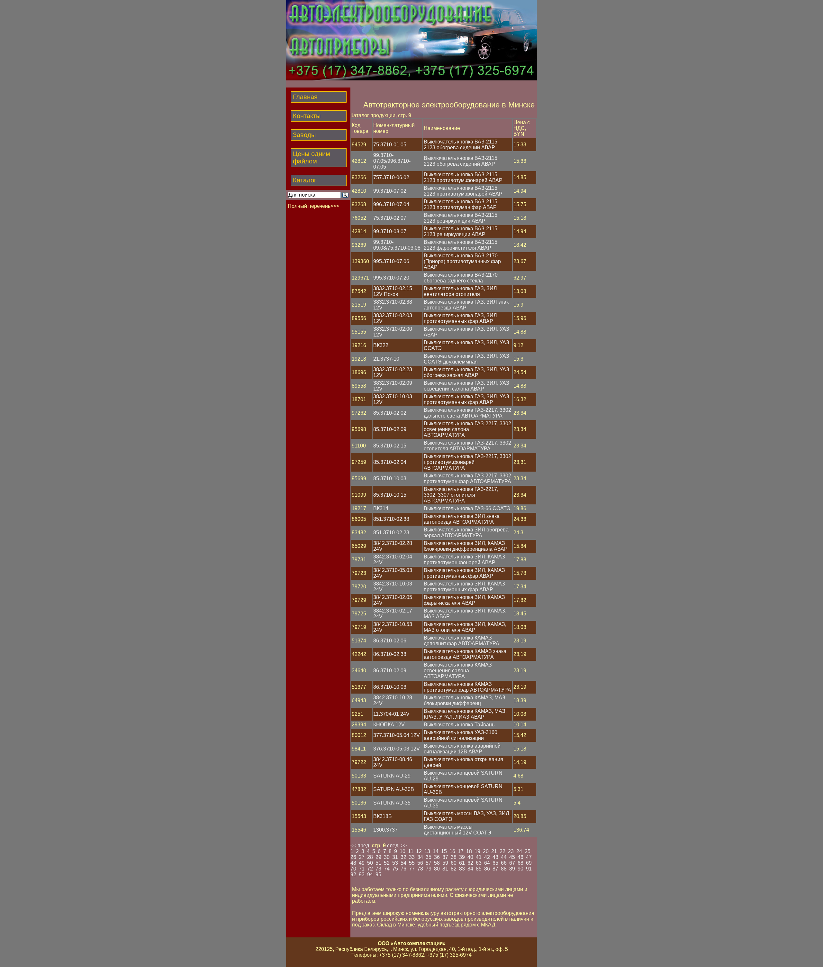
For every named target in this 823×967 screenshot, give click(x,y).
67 (512, 863)
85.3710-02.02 (389, 413)
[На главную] (411, 78)
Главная (305, 96)
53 (395, 863)
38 (454, 857)
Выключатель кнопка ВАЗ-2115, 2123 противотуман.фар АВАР (461, 204)
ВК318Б (382, 816)
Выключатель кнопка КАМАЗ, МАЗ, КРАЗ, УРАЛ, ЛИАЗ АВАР (465, 714)
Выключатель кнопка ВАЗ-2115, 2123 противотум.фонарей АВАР (463, 177)
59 (445, 863)
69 (529, 863)
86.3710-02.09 (389, 670)
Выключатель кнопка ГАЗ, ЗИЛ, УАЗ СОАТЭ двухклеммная (466, 358)
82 (454, 868)
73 (378, 868)
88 (504, 868)
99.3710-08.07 (389, 231)
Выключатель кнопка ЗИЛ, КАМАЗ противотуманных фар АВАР (464, 573)
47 (529, 857)
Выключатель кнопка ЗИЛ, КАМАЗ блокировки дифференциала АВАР (466, 546)
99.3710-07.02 (389, 191)
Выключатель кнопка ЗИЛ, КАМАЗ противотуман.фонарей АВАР (464, 559)
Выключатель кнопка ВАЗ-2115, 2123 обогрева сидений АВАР (461, 144)
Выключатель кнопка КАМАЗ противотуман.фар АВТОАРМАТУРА (467, 687)
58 (437, 863)
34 (420, 857)
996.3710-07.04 (391, 204)
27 (362, 857)
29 (378, 857)
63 (479, 863)
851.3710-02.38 (391, 519)
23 (511, 851)
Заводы (304, 134)
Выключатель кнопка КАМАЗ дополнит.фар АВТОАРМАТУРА (461, 640)
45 (512, 857)
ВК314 (380, 508)
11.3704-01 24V (391, 714)
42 (487, 857)
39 (462, 857)
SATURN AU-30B (393, 789)
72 (370, 868)
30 (387, 857)
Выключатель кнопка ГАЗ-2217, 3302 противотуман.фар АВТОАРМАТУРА (467, 478)
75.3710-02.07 (389, 218)
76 (403, 868)
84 (470, 868)
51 (378, 863)
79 (428, 868)
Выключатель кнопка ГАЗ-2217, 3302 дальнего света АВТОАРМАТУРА (467, 413)
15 (444, 851)
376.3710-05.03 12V (396, 748)
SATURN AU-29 (392, 775)
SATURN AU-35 (392, 803)
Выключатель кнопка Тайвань (459, 724)
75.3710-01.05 (389, 144)
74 (387, 868)
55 (412, 863)
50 (370, 863)
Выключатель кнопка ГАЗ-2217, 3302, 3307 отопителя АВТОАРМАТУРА (461, 494)
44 (504, 857)
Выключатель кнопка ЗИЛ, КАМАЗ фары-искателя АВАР (464, 600)
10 (402, 851)
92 (353, 874)
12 (419, 851)
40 (470, 857)
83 (462, 868)
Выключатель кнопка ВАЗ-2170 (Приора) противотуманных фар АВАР (462, 261)
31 (395, 857)
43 (495, 857)
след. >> (397, 845)
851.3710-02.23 (391, 532)
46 (520, 857)
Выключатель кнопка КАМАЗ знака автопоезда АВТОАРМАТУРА (465, 654)
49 (362, 863)
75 (395, 868)
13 (427, 851)
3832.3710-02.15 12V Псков (392, 291)
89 (512, 868)
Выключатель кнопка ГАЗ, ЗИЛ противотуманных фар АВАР (460, 318)
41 (479, 857)
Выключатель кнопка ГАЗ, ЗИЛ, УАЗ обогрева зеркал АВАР (466, 372)
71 (362, 868)
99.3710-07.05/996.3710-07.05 (392, 161)
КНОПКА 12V (389, 724)
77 (412, 868)
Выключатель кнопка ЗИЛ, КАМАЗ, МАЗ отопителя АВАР (465, 627)
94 (370, 874)
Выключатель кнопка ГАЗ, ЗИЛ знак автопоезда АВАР (466, 304)
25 (527, 851)
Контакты (307, 115)
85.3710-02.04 (389, 462)
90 (520, 868)
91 (529, 868)
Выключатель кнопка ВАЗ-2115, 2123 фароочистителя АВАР (461, 245)
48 (353, 863)
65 (495, 863)
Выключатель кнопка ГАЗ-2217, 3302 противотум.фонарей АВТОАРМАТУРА (467, 462)
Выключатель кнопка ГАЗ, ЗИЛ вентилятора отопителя (460, 291)
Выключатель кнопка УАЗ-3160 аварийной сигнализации (460, 735)
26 (353, 857)
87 (495, 868)
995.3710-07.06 (391, 261)
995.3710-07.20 (391, 278)
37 (445, 857)
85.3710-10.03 (389, 478)
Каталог (304, 180)
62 (470, 863)
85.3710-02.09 (389, 429)
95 (378, 874)
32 (403, 857)
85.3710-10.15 (389, 495)
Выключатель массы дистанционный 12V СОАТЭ (457, 829)
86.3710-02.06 (389, 640)
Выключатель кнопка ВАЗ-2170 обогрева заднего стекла (461, 277)
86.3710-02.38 (389, 654)
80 (437, 868)
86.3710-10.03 (389, 687)
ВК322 (380, 345)
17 (461, 851)
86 (487, 868)
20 (486, 851)
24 (519, 851)
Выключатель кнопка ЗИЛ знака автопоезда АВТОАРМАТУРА (462, 519)
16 (452, 851)
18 (469, 851)
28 (370, 857)
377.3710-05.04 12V (396, 735)
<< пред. (360, 845)
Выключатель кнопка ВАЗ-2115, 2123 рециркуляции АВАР (461, 218)
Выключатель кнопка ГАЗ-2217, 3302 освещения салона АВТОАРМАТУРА (467, 429)
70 (353, 868)
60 (454, 863)
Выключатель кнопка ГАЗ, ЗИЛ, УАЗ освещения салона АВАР (466, 385)
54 (403, 863)
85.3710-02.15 (389, 445)
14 (436, 851)
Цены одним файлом (311, 157)
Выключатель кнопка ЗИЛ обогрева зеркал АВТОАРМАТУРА (466, 532)
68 (520, 863)
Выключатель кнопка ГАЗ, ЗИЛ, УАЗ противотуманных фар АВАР (466, 399)
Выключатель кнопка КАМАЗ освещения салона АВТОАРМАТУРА (458, 670)
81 (445, 868)
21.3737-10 (386, 359)
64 (487, 863)
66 (504, 863)
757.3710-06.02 (391, 177)
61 (462, 863)
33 (412, 857)
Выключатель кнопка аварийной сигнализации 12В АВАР (462, 748)
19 (477, 851)
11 (410, 851)
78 (420, 868)
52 (387, 863)
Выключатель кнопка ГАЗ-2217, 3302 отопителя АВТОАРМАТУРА (467, 445)
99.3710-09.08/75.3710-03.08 (397, 245)
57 (428, 863)
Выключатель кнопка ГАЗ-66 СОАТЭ (467, 508)
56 (420, 863)
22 (502, 851)
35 (428, 857)
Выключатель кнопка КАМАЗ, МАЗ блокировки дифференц (464, 700)
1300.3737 (385, 830)
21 (494, 851)
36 (437, 857)
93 (362, 874)
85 (479, 868)
